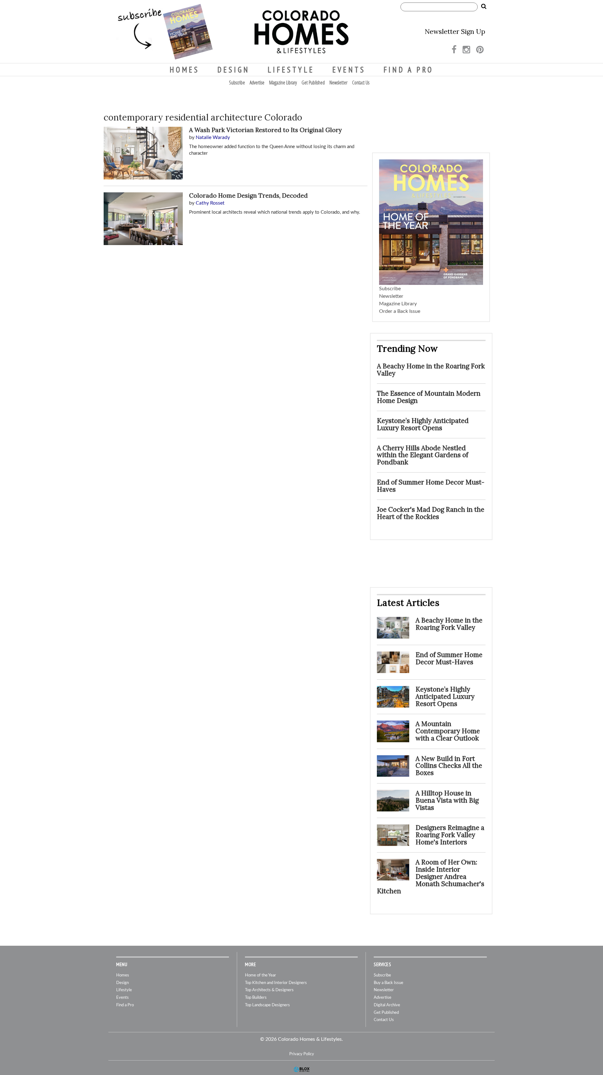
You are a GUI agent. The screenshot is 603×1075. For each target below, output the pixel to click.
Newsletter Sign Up (455, 31)
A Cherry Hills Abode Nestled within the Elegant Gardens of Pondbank (422, 455)
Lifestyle (291, 70)
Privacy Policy (301, 1054)
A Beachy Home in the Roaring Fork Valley (431, 369)
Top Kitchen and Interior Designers (276, 983)
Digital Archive (387, 1005)
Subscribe (237, 82)
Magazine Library (283, 82)
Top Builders (256, 998)
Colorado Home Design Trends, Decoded (248, 195)
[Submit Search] (483, 6)
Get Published (313, 82)
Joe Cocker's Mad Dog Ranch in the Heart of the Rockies (430, 513)
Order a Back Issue (399, 311)
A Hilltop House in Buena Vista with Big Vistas (447, 800)
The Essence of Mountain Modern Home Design (429, 397)
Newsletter (338, 82)
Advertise (257, 82)
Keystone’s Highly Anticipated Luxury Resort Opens (423, 424)
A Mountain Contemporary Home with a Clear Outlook (448, 730)
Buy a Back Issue (388, 983)
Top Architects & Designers (269, 990)
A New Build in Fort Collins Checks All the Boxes (449, 765)
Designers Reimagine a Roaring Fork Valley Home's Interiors (450, 834)
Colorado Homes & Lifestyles (301, 31)
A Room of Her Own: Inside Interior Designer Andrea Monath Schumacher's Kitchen (431, 876)
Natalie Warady (213, 137)
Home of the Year (260, 975)
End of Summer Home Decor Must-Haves (430, 486)
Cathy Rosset (210, 203)
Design (233, 70)
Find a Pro (408, 70)
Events (349, 70)
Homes (184, 70)
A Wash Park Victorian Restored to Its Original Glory (265, 130)
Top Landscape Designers (267, 1005)
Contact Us (360, 82)
